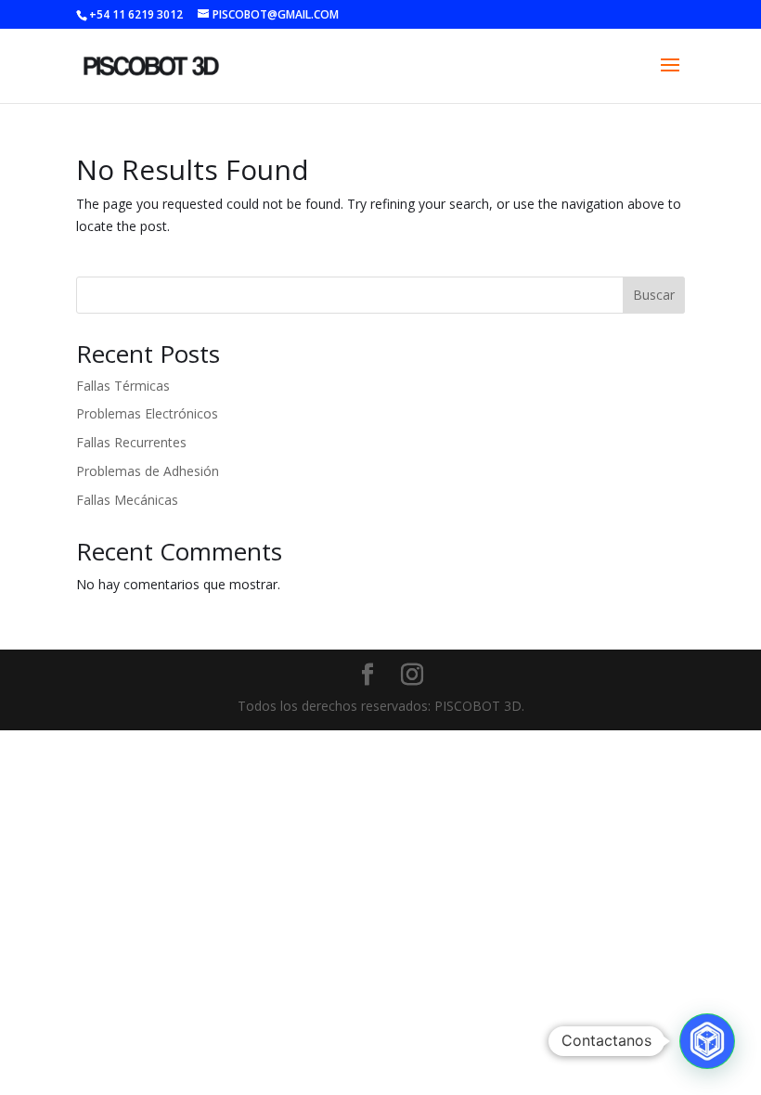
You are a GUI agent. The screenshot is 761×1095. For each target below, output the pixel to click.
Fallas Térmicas (123, 385)
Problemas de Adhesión (147, 471)
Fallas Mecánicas (127, 500)
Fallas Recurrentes (131, 442)
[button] (707, 1041)
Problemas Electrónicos (147, 413)
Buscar (654, 294)
